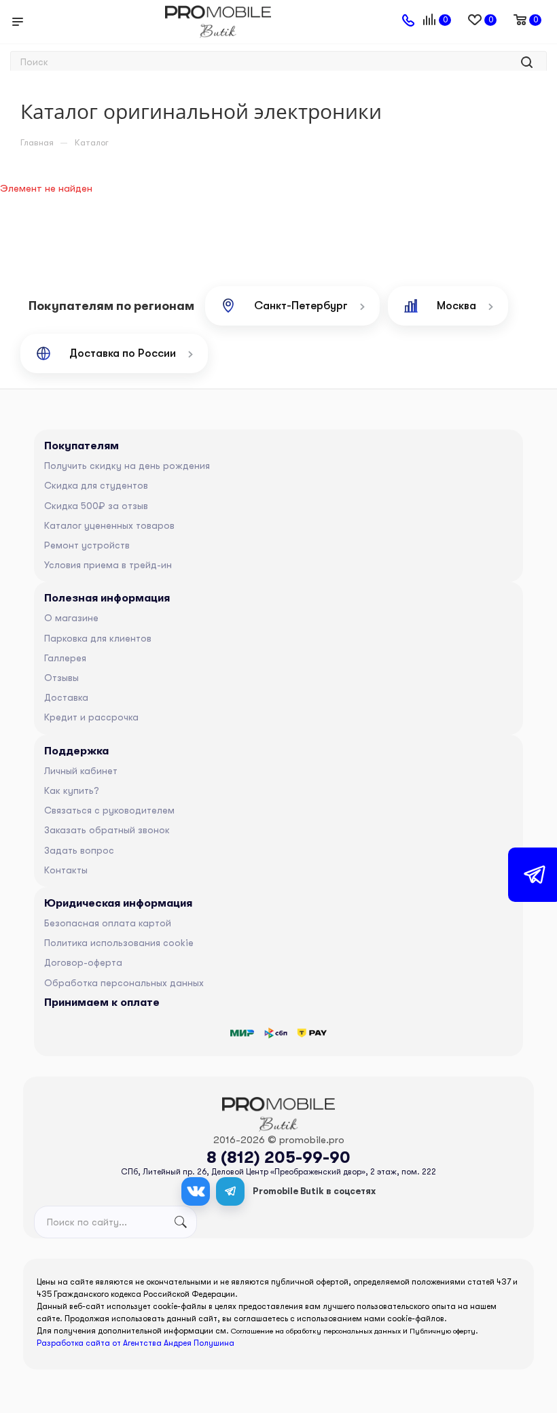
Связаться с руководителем (109, 810)
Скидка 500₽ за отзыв (96, 505)
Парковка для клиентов (97, 638)
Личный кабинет (81, 770)
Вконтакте (195, 1191)
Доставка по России (122, 353)
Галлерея (65, 657)
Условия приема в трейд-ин (108, 564)
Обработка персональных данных (124, 982)
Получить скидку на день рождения (127, 465)
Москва (456, 305)
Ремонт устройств (87, 545)
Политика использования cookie (119, 942)
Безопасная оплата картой (107, 923)
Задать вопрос (79, 850)
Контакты (66, 870)
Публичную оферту (442, 1331)
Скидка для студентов (96, 485)
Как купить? (71, 790)
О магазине (71, 617)
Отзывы (61, 677)
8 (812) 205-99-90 (278, 1157)
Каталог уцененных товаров (109, 525)
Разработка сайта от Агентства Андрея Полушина (135, 1343)
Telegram (230, 1191)
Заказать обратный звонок (107, 829)
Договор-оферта (83, 962)
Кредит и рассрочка (91, 717)
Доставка (66, 697)
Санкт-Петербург (301, 305)
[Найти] (527, 62)
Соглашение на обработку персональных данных (316, 1331)
